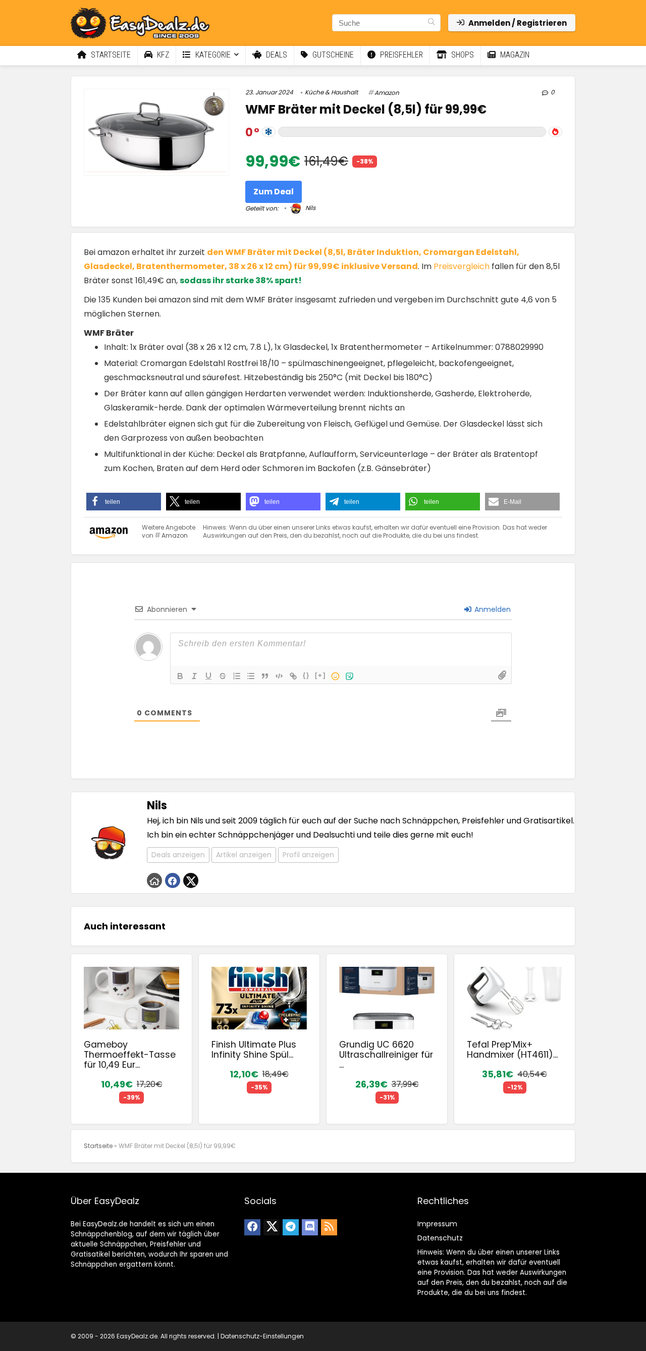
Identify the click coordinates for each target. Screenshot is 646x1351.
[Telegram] (291, 1227)
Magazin (513, 55)
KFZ (162, 55)
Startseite (110, 55)
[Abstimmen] (555, 132)
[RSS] (329, 1227)
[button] (123, 501)
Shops (461, 55)
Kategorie (212, 55)
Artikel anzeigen (244, 855)
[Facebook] (252, 1227)
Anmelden (491, 609)
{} (306, 675)
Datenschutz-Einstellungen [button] (262, 1336)
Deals (275, 55)
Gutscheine (332, 55)
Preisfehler (400, 55)
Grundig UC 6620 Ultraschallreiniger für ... (386, 1054)
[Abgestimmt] (269, 132)
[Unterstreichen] (208, 676)
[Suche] (431, 22)
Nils (309, 207)
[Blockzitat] (265, 676)
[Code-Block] (279, 676)
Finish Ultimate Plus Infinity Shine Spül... (253, 1049)
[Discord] (310, 1227)
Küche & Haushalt (331, 92)
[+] (320, 675)
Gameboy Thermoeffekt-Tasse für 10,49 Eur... (130, 1054)
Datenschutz (440, 1238)
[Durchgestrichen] (223, 676)
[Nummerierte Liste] (237, 676)
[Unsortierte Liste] (251, 676)
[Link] (293, 676)
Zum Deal (273, 191)
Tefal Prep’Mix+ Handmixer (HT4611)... (512, 1049)
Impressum (437, 1224)
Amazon (386, 92)
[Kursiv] (194, 676)
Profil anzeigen (308, 855)
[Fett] (180, 676)
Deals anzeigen (178, 855)
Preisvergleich (462, 266)
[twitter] (271, 1227)
